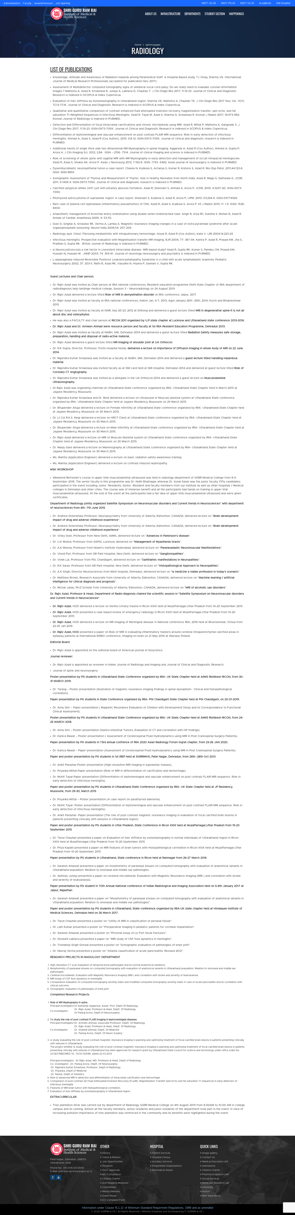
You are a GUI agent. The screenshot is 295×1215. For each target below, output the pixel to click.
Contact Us (208, 1157)
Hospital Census (160, 1157)
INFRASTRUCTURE (170, 13)
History (106, 1153)
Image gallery (209, 1153)
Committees (109, 1187)
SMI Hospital (283, 3)
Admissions (208, 1166)
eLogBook (265, 3)
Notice (205, 1191)
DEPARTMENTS (193, 13)
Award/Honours (43, 3)
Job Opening (62, 3)
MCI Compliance (111, 1174)
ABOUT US (151, 13)
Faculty (27, 3)
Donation (107, 1166)
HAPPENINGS (236, 13)
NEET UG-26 (209, 3)
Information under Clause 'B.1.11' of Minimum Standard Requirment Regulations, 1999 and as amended (147, 1207)
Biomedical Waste (162, 1170)
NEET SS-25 (247, 3)
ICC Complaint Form (113, 1200)
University (207, 1187)
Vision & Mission (111, 1157)
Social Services (210, 1179)
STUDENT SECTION (215, 13)
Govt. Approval (111, 1170)
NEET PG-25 (228, 3)
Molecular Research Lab (215, 1183)
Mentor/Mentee (111, 1191)
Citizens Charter (111, 1179)
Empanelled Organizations (166, 1166)
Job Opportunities (112, 1161)
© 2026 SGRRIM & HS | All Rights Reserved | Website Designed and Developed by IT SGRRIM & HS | (147, 1211)
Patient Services (160, 1153)
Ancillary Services (161, 1161)
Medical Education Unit (214, 1161)
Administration (12, 3)
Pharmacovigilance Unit (215, 1174)
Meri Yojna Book (210, 1196)
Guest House (109, 1196)
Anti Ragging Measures (115, 1183)
